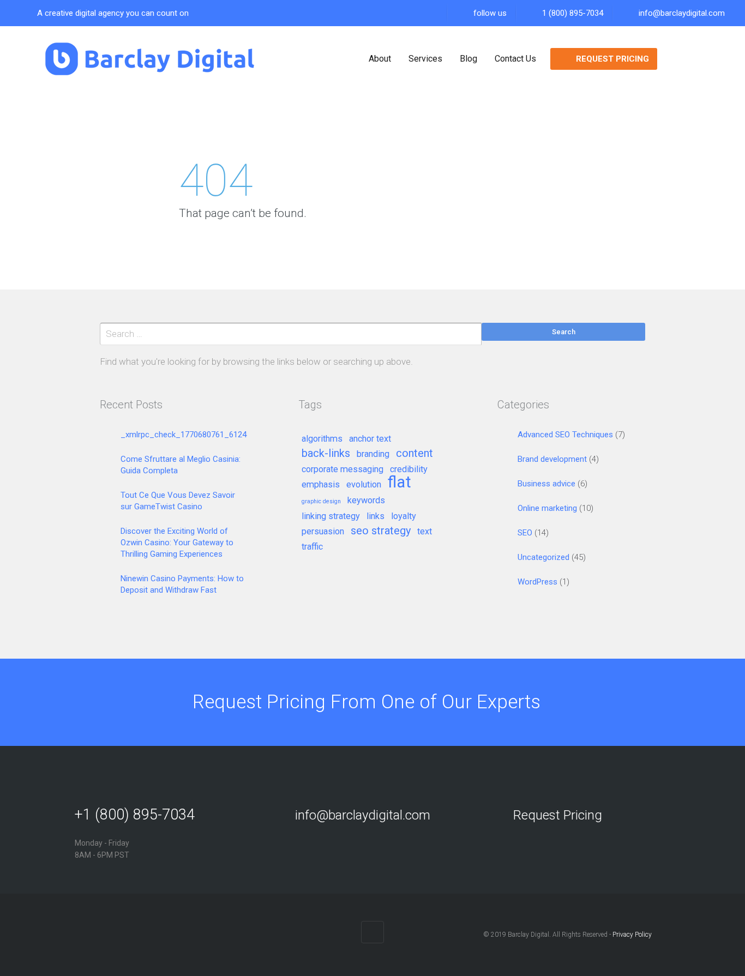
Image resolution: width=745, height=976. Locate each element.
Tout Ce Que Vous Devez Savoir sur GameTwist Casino (178, 500)
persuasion (323, 532)
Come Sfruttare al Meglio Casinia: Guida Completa (181, 464)
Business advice (546, 484)
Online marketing (547, 508)
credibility (409, 469)
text (424, 532)
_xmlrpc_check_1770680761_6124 (184, 434)
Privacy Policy (632, 934)
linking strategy (331, 516)
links (375, 516)
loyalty (403, 516)
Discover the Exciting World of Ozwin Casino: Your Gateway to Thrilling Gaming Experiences (177, 542)
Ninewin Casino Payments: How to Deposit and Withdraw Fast (182, 584)
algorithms (322, 439)
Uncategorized (543, 557)
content (414, 454)
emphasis (321, 485)
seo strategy (381, 531)
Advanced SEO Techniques (565, 434)
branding (373, 454)
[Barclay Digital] (149, 59)
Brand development (552, 459)
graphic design (321, 501)
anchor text (370, 439)
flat (399, 483)
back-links (326, 454)
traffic (312, 547)
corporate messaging (342, 469)
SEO (525, 533)
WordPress (537, 582)
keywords (366, 500)
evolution (363, 485)
